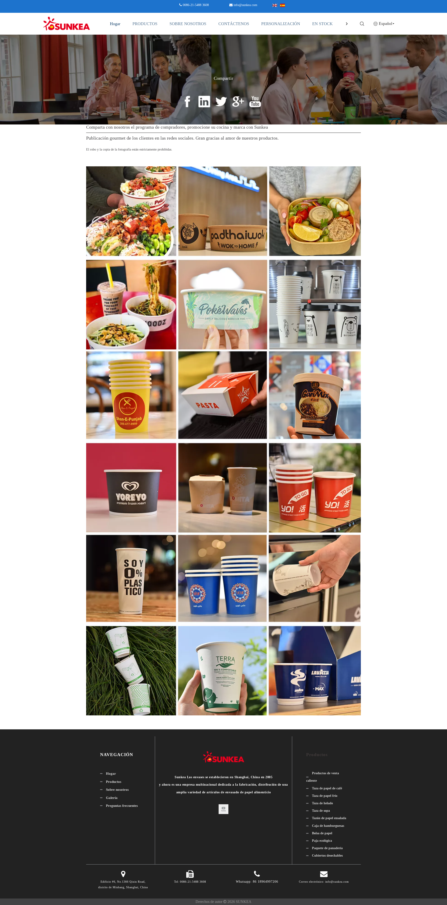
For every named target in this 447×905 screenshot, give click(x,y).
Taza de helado (322, 803)
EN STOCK (322, 23)
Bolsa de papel (322, 833)
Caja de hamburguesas (328, 826)
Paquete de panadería (327, 848)
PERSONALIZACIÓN (280, 23)
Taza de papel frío (324, 796)
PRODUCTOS (144, 23)
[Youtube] (223, 809)
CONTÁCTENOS (233, 23)
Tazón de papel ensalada (329, 818)
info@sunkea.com (245, 5)
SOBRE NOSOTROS (187, 23)
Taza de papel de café (327, 788)
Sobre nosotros (117, 789)
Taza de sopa (321, 810)
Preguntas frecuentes (122, 806)
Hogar (115, 23)
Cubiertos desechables (327, 855)
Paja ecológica (322, 840)
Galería (112, 798)
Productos (113, 782)
